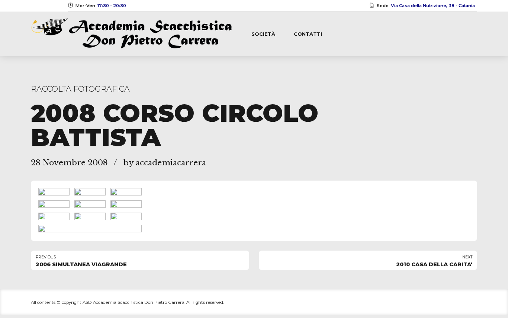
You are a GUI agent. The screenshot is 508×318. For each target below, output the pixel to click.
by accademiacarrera (164, 163)
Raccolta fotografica (80, 88)
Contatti (308, 34)
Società (263, 34)
